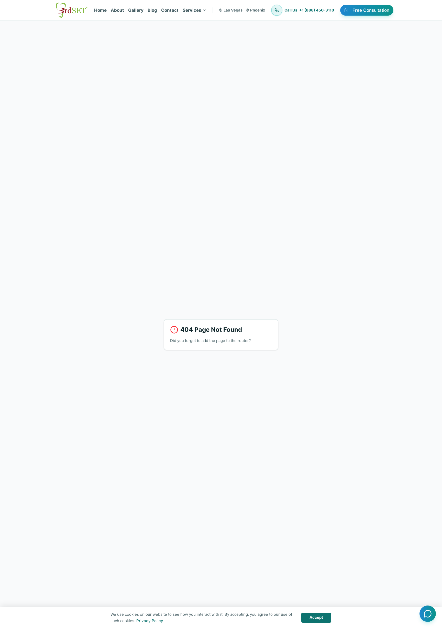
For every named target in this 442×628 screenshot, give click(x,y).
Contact (170, 10)
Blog (152, 10)
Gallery (135, 10)
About (117, 10)
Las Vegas (233, 10)
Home (100, 10)
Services (192, 10)
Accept (316, 617)
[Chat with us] (427, 614)
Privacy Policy (149, 620)
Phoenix (257, 10)
